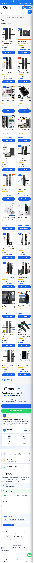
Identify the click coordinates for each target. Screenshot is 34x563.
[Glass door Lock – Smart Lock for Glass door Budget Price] (24, 92)
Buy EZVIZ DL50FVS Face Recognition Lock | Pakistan (8, 307)
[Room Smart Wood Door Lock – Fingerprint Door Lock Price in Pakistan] (8, 238)
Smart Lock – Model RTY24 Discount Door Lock (7, 43)
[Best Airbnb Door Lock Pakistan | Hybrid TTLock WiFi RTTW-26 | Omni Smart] (24, 180)
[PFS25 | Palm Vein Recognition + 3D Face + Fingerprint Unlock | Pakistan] (24, 268)
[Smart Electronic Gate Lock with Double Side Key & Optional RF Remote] (24, 33)
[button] (8, 81)
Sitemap (21, 540)
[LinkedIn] (18, 536)
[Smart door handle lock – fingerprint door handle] (24, 326)
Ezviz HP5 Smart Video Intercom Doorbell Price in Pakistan (24, 131)
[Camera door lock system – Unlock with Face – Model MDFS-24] (8, 356)
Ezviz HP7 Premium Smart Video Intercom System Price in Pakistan (8, 160)
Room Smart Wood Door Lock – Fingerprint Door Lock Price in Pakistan (8, 248)
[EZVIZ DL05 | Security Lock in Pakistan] (8, 326)
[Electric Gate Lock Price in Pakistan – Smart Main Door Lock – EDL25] (24, 297)
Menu (29, 7)
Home (3, 17)
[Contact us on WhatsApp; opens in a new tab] (29, 555)
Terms (16, 540)
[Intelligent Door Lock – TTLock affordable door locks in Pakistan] (24, 151)
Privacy (11, 540)
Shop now (15, 406)
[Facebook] (7, 536)
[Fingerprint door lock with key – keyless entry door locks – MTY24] (24, 63)
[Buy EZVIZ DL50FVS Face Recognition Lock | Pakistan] (8, 297)
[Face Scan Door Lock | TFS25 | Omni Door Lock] (8, 268)
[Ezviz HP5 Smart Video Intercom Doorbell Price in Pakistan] (24, 121)
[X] (11, 536)
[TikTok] (25, 536)
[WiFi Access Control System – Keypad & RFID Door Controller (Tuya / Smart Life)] (24, 356)
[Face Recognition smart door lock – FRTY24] (8, 180)
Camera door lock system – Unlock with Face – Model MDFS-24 (8, 365)
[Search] (29, 12)
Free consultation (17, 410)
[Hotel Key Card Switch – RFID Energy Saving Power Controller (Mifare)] (8, 209)
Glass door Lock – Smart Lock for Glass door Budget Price (24, 102)
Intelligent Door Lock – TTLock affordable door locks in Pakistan (24, 160)
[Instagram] (14, 536)
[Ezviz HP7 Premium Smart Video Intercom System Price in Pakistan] (8, 151)
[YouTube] (21, 536)
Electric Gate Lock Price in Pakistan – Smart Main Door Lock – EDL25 (24, 307)
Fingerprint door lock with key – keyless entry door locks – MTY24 (24, 72)
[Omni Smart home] (7, 7)
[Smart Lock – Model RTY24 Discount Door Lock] (8, 33)
